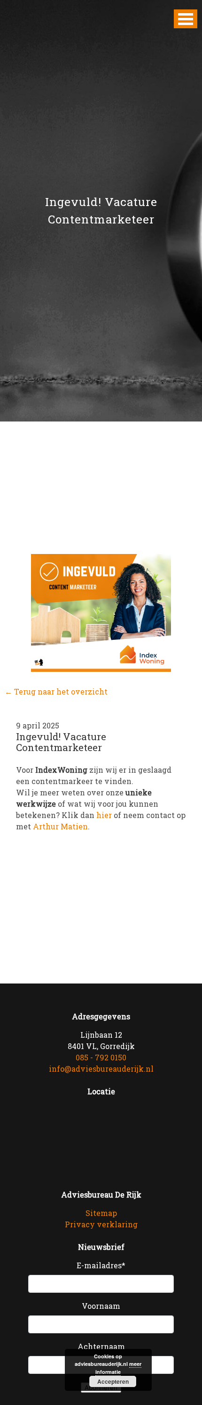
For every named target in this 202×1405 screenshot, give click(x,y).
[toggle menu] (185, 18)
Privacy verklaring (101, 1224)
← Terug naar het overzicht (56, 691)
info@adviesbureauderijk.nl (101, 1069)
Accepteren (113, 1381)
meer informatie (118, 1367)
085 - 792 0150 (101, 1057)
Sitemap (101, 1213)
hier (104, 815)
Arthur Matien (60, 826)
